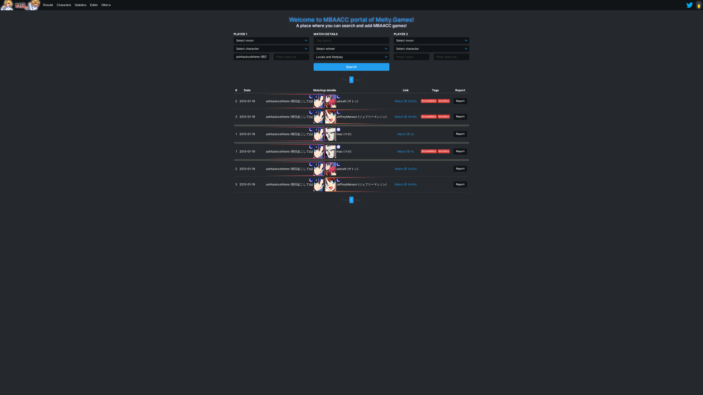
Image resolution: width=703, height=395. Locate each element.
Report (460, 100)
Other (105, 5)
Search (351, 67)
